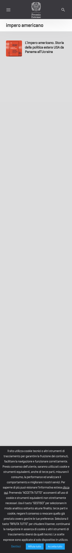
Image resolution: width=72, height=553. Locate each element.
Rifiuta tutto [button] (34, 546)
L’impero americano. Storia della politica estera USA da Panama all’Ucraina (44, 47)
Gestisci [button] (16, 546)
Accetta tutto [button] (55, 546)
